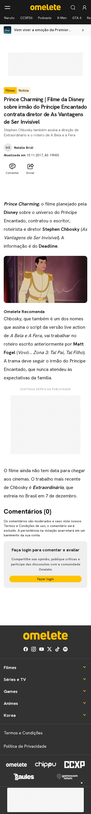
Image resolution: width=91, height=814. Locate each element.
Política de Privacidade (25, 746)
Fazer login (45, 579)
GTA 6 (76, 18)
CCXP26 (26, 18)
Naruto (9, 18)
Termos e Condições (23, 733)
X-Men (62, 18)
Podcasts (45, 18)
